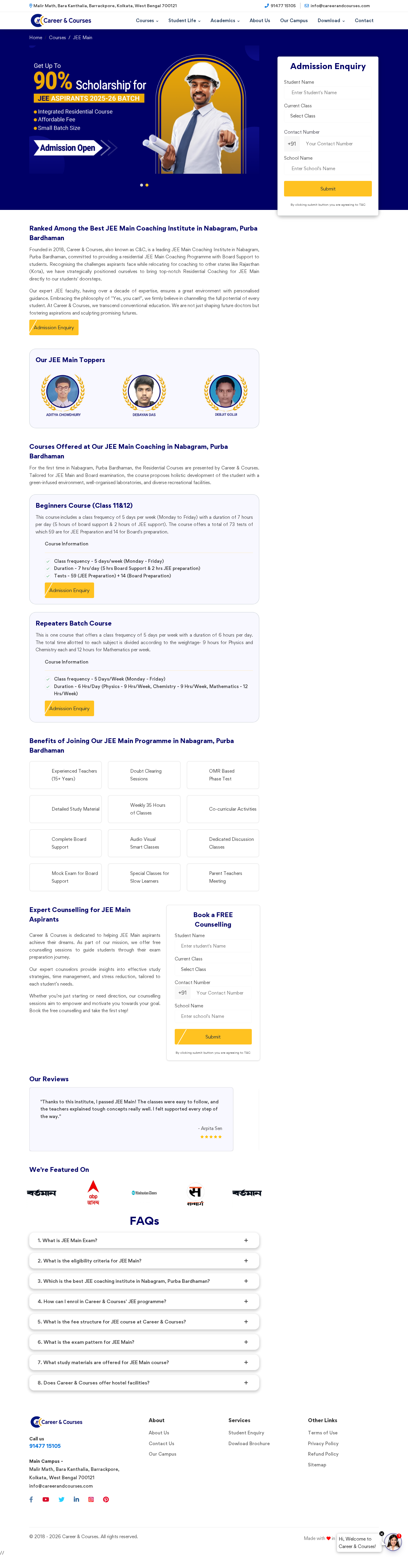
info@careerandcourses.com (61, 1486)
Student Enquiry (246, 1433)
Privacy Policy (323, 1443)
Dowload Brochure (249, 1443)
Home (35, 37)
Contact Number (192, 982)
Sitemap (317, 1465)
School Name (189, 1006)
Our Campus (162, 1454)
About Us (159, 1433)
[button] (141, 185)
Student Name (190, 935)
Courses (57, 37)
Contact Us (161, 1443)
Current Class (189, 959)
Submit (213, 1037)
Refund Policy (323, 1454)
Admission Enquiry (54, 327)
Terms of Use (323, 1433)
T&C (247, 1053)
